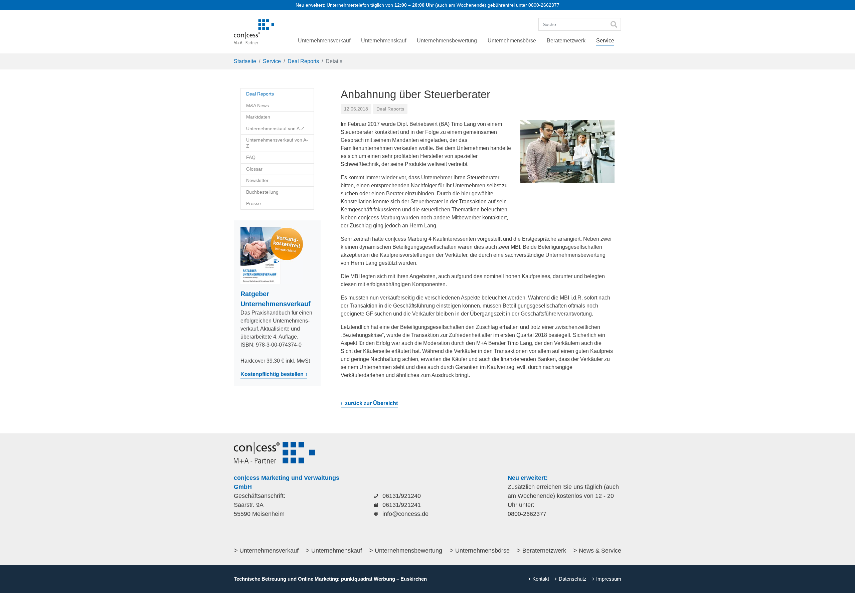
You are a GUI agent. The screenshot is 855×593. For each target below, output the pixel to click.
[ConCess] (254, 31)
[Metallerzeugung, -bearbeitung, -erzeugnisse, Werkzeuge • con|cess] (567, 151)
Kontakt (540, 579)
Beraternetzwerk (544, 550)
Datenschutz (572, 579)
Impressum (608, 579)
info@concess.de (405, 514)
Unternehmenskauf (336, 550)
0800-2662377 (543, 5)
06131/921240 (401, 495)
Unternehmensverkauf (269, 550)
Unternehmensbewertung (408, 550)
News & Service (600, 550)
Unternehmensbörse (482, 550)
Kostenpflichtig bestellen (272, 374)
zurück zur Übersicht (371, 403)
